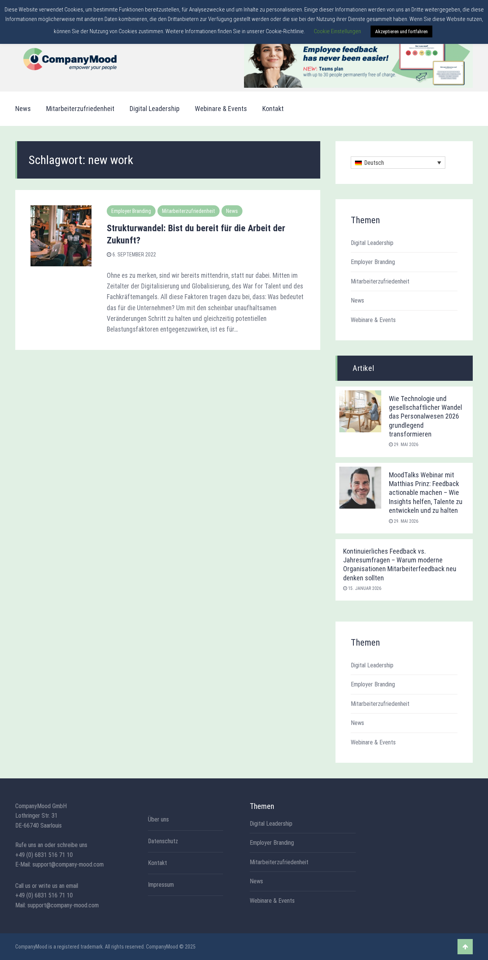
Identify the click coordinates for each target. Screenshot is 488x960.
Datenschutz (163, 841)
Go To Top (465, 946)
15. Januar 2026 (364, 588)
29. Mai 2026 (405, 444)
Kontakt (273, 109)
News (23, 109)
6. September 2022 (133, 254)
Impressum (161, 885)
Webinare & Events (221, 109)
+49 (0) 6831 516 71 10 (44, 855)
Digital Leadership (155, 109)
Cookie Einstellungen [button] (337, 31)
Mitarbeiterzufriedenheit (80, 109)
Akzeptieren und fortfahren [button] (401, 31)
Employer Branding (131, 211)
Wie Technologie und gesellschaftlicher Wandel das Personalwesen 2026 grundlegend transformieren (425, 416)
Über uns (158, 820)
